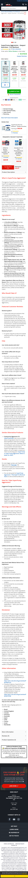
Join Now (14, 786)
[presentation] (14, 172)
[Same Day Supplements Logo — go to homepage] (10, 4)
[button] (14, 28)
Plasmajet (14, 465)
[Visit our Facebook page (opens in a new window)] (9, 819)
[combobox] (14, 8)
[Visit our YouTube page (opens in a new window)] (14, 819)
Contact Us (14, 845)
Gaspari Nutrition (22, 56)
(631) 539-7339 (14, 809)
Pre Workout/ (16, 11)
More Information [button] (8, 732)
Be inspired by (14, 832)
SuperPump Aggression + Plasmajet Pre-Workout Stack (14, 474)
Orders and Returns (9, 843)
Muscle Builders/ (9, 11)
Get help (14, 826)
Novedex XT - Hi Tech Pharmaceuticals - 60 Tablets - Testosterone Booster (18, 151)
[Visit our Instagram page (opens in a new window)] (18, 819)
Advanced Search (19, 843)
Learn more (14, 829)
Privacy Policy (24, 873)
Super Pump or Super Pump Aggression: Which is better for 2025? (14, 453)
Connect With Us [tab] (14, 815)
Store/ (2, 11)
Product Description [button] (8, 172)
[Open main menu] (2, 4)
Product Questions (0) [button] (9, 740)
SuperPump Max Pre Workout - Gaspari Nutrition (18, 125)
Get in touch (14, 836)
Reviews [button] (5, 736)
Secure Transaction (15, 94)
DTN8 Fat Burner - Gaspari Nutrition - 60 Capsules (5, 151)
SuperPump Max (9, 438)
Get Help (14, 804)
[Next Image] (26, 29)
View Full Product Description (9, 118)
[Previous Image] (1, 29)
